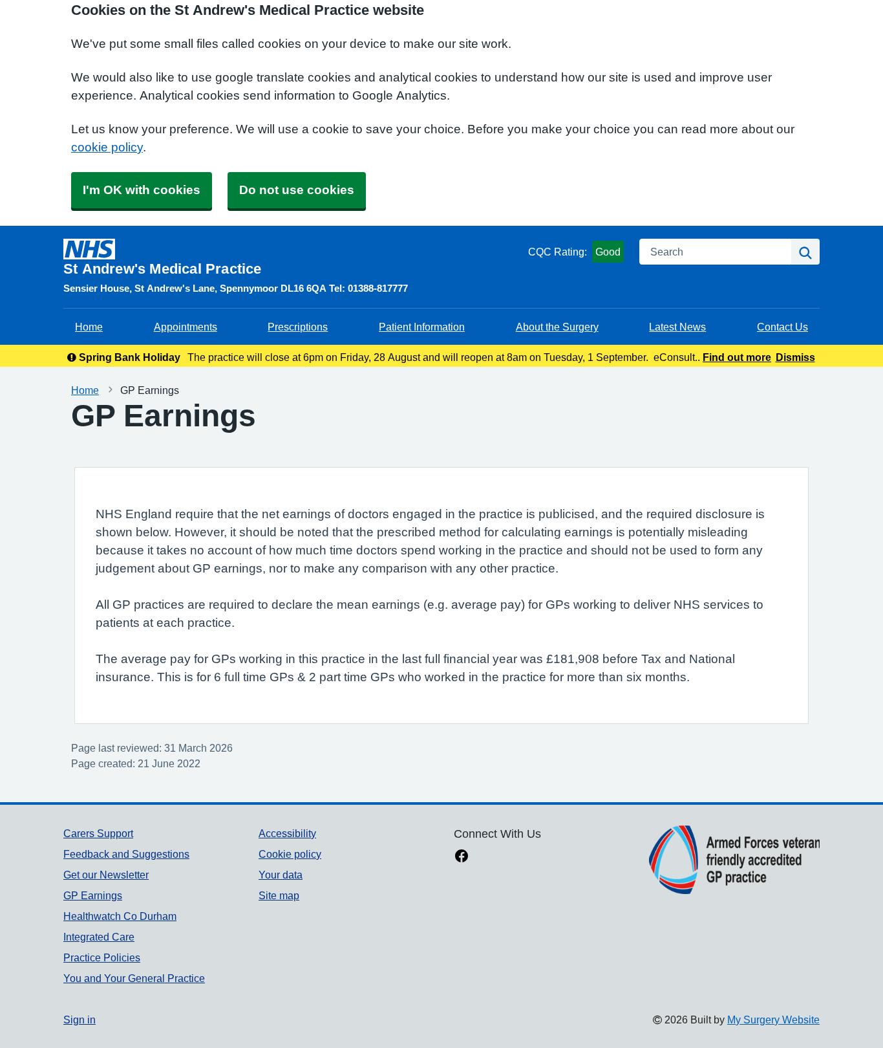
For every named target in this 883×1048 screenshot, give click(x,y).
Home (89, 327)
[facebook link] (461, 857)
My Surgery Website (773, 1019)
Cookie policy (290, 854)
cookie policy (107, 147)
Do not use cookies (296, 190)
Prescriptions (298, 327)
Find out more (737, 357)
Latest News (677, 327)
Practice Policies (101, 957)
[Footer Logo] (734, 859)
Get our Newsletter (106, 874)
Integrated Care (98, 937)
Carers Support (98, 833)
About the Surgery (557, 327)
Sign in (79, 1019)
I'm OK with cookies (141, 190)
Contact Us (782, 327)
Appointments (185, 327)
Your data (281, 874)
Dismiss (795, 357)
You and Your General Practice (134, 978)
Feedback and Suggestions (126, 854)
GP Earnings (92, 895)
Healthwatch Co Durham (119, 916)
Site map (279, 895)
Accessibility (287, 833)
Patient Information (422, 327)
